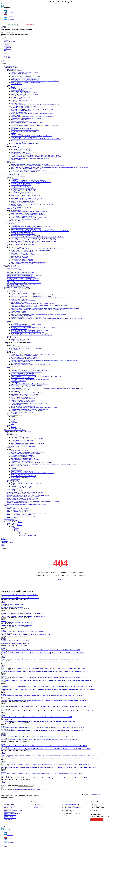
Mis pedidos (7, 44)
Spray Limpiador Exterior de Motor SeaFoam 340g (15, 643)
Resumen (6, 40)
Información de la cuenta (10, 41)
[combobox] (8, 32)
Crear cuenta (7, 57)
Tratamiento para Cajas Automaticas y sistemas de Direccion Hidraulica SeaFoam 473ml (25, 634)
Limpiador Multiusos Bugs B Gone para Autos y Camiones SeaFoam (20, 598)
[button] (60, 6)
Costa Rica (10, 16)
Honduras (10, 12)
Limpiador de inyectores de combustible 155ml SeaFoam (16, 625)
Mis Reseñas (7, 49)
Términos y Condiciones (20, 789)
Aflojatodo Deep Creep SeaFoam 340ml (12, 607)
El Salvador (10, 19)
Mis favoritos (7, 46)
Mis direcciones (8, 43)
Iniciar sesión (7, 56)
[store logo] (5, 28)
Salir (5, 50)
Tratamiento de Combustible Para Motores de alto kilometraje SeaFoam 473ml (23, 616)
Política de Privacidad (34, 789)
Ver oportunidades (96, 819)
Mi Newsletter (7, 47)
